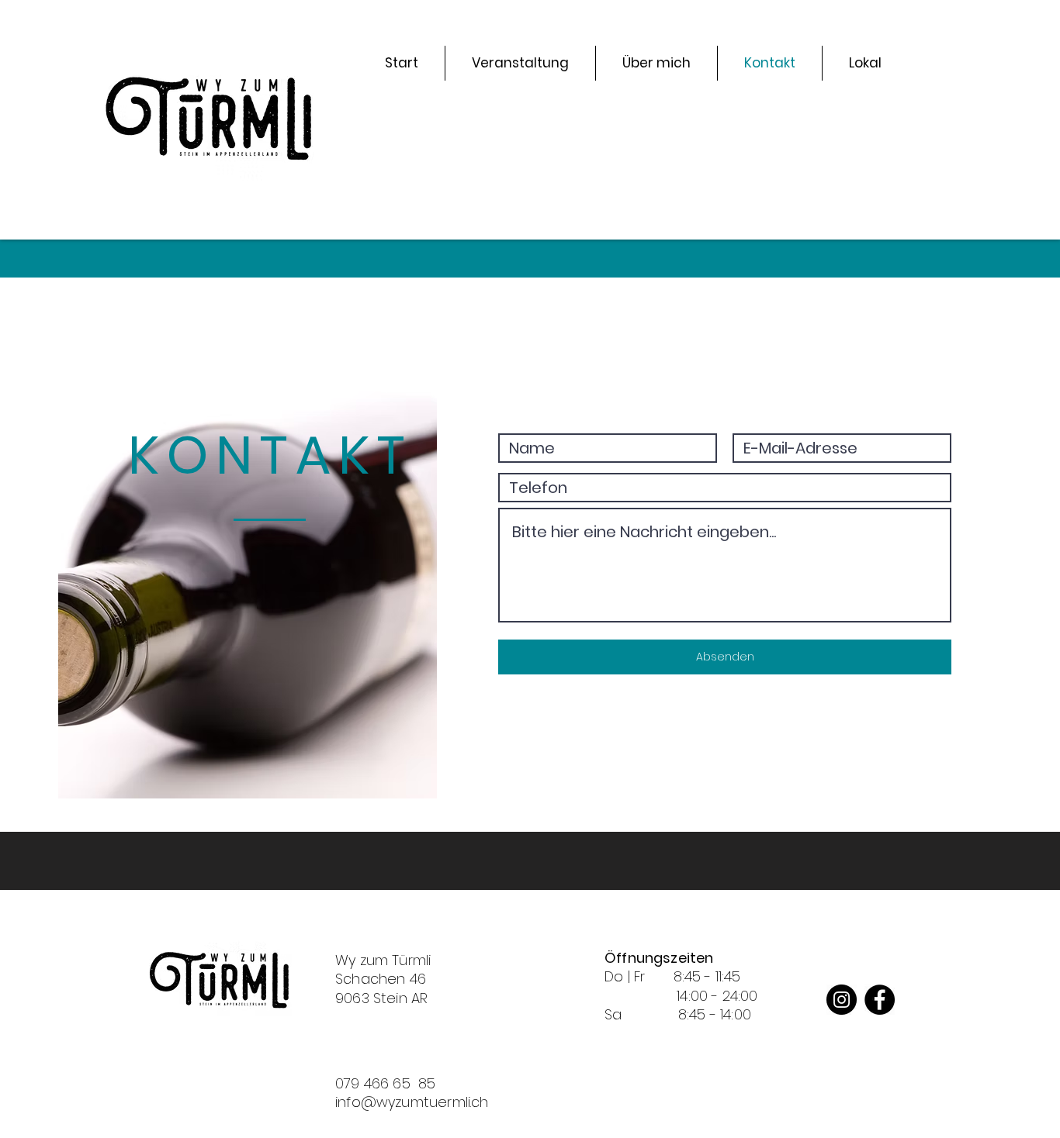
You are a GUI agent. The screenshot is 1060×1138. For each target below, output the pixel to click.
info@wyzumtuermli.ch (412, 1102)
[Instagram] (841, 1000)
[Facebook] (879, 1000)
